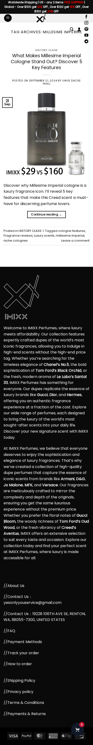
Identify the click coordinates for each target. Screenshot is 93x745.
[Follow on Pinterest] (86, 29)
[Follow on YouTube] (86, 35)
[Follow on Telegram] (86, 41)
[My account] (79, 29)
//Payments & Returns (25, 713)
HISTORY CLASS (46, 50)
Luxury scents (44, 236)
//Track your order (21, 653)
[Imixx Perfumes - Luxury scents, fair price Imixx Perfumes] (41, 18)
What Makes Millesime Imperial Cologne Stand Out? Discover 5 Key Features (46, 62)
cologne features (71, 231)
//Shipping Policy (19, 680)
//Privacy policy (18, 691)
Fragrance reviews (18, 236)
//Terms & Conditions (24, 702)
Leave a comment (75, 241)
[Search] (71, 29)
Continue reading (46, 214)
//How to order (18, 664)
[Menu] (8, 18)
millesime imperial (70, 236)
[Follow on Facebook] (86, 17)
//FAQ (9, 631)
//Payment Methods (23, 642)
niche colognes (16, 241)
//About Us (14, 585)
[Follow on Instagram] (86, 23)
